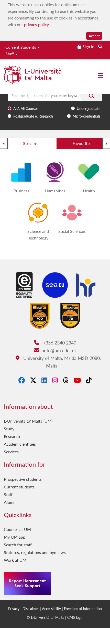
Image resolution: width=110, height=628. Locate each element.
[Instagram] (55, 380)
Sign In (88, 46)
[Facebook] (21, 380)
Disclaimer (31, 608)
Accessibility (51, 608)
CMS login (75, 617)
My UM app (14, 537)
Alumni (10, 502)
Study (9, 429)
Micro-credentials (86, 116)
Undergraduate (88, 108)
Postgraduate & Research (33, 116)
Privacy (13, 608)
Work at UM (15, 560)
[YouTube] (77, 380)
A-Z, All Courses (25, 108)
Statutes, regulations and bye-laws (35, 552)
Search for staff (18, 545)
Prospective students (23, 479)
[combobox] (55, 105)
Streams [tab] (30, 143)
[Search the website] (100, 46)
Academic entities (20, 444)
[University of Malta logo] (32, 77)
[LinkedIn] (44, 380)
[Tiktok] (89, 380)
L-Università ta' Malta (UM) (28, 421)
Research (12, 436)
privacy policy (36, 24)
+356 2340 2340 (58, 342)
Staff (10, 54)
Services (11, 452)
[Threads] (66, 380)
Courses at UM (17, 529)
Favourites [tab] (82, 143)
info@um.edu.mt (58, 350)
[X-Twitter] (33, 380)
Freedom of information (83, 608)
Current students (21, 47)
